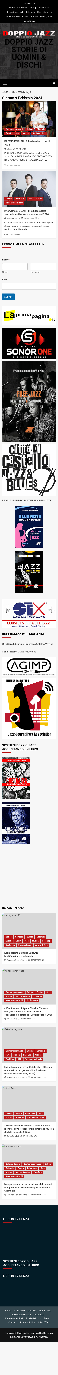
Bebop (9, 937)
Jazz (17, 133)
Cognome (35, 272)
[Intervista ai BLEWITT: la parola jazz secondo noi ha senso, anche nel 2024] (29, 189)
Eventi (25, 16)
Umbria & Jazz (41, 945)
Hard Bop (27, 1055)
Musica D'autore (23, 996)
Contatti (34, 16)
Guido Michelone (13, 218)
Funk (8, 1055)
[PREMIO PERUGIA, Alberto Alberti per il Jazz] (29, 119)
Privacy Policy (47, 16)
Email (5, 279)
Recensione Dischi (15, 12)
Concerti (19, 937)
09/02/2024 (21, 149)
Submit (8, 296)
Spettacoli (10, 945)
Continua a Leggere (12, 165)
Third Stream (32, 1000)
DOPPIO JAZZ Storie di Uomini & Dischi (29, 53)
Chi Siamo (22, 7)
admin (9, 149)
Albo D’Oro (29, 21)
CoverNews (26, 1336)
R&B (19, 1059)
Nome (5, 272)
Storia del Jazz (13, 16)
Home (12, 7)
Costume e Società (14, 129)
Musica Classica (23, 1172)
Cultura (30, 129)
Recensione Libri (45, 12)
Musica (26, 133)
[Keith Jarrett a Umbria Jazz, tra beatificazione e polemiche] (29, 931)
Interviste (30, 12)
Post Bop (46, 941)
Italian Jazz (44, 7)
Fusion (18, 941)
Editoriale (41, 129)
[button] (5, 83)
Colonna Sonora (13, 1164)
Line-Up (33, 7)
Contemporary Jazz (14, 992)
